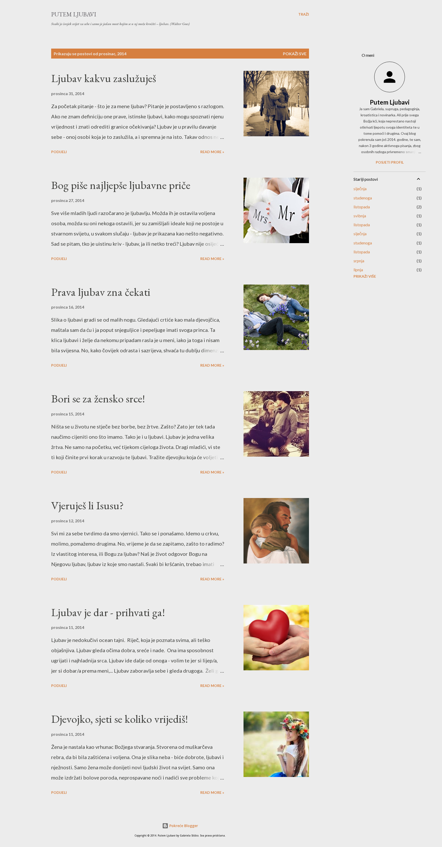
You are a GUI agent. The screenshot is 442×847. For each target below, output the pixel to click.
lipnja (358, 269)
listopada (361, 206)
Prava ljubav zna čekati (100, 292)
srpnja (358, 260)
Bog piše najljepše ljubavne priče (120, 185)
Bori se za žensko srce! (98, 398)
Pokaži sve (294, 53)
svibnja (359, 215)
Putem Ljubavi (73, 14)
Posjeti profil (390, 162)
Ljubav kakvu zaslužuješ (103, 78)
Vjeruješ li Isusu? (87, 505)
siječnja (360, 188)
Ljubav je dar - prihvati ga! (108, 612)
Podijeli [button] (59, 152)
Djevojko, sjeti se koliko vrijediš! (119, 719)
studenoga (362, 197)
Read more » (212, 152)
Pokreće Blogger (183, 825)
